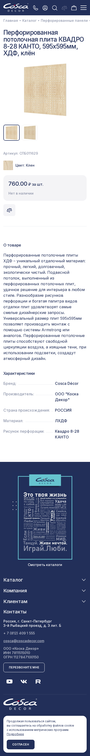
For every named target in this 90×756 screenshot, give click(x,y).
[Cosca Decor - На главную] (15, 7)
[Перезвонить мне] (35, 8)
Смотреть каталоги (45, 565)
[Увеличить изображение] (45, 90)
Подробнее (15, 734)
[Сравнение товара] (9, 210)
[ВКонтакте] (24, 682)
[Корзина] (74, 7)
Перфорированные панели (64, 20)
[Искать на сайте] (55, 8)
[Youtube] (9, 682)
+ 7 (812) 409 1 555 (19, 633)
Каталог (29, 20)
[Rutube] (38, 682)
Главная (10, 20)
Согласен (20, 744)
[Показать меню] (83, 8)
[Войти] (45, 8)
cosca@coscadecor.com (23, 641)
